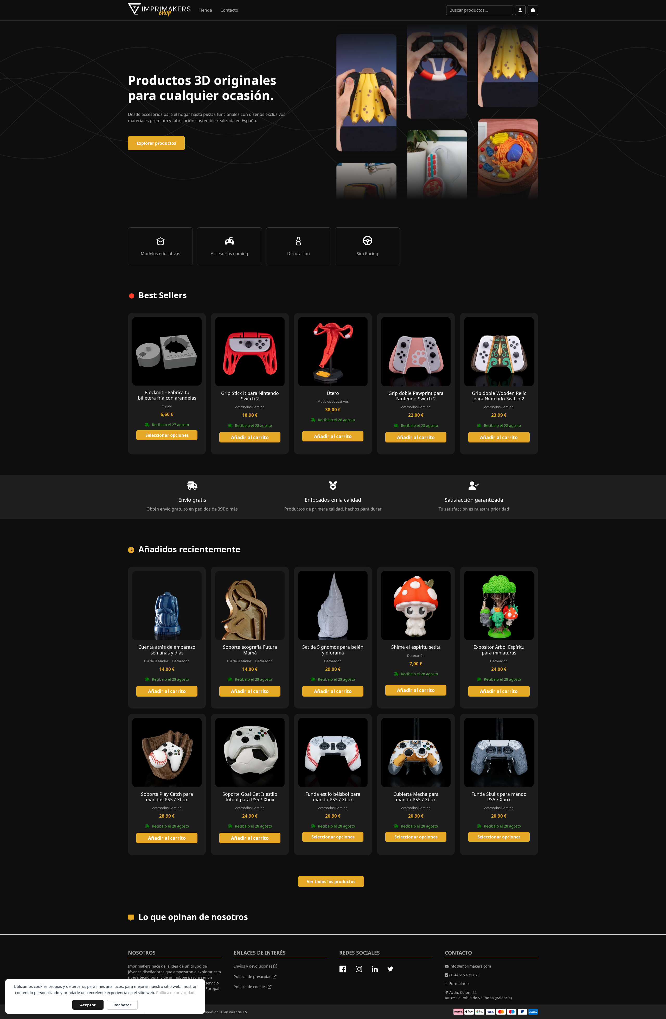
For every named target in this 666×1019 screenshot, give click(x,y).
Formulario (458, 983)
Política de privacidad (175, 992)
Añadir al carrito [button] (250, 437)
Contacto (229, 10)
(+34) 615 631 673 (463, 974)
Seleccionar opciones (167, 435)
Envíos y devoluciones (253, 966)
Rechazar (122, 1004)
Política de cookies (251, 986)
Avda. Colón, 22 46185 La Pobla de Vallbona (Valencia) (478, 995)
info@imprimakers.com (470, 966)
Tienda (205, 10)
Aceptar (88, 1004)
